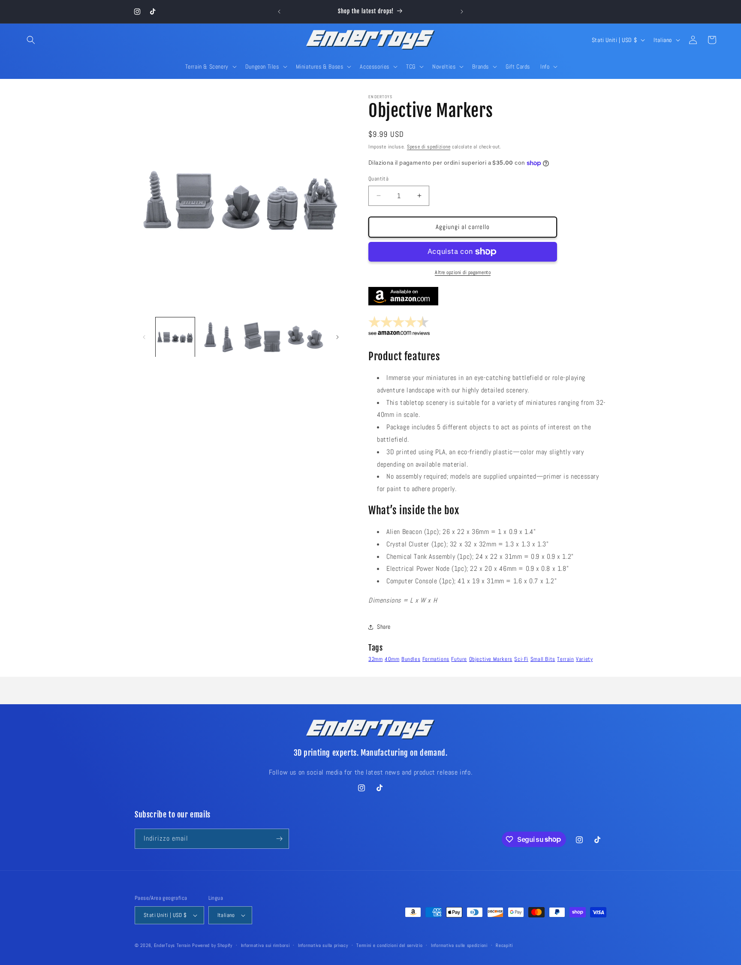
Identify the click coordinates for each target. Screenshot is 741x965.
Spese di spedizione (428, 146)
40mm (392, 659)
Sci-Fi (521, 659)
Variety (584, 659)
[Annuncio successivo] (461, 11)
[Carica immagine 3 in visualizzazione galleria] (262, 336)
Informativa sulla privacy (323, 945)
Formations (435, 659)
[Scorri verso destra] (337, 337)
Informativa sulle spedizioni (459, 945)
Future (459, 659)
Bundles (410, 659)
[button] (30, 39)
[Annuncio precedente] (279, 11)
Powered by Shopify (212, 945)
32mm (375, 659)
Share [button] (384, 626)
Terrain (565, 659)
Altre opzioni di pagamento (463, 272)
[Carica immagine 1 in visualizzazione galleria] (175, 336)
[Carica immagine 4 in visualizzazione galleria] (305, 336)
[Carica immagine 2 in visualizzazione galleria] (218, 336)
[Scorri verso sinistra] (144, 337)
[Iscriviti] (279, 839)
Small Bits (542, 659)
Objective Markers (490, 659)
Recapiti (504, 945)
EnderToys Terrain (172, 945)
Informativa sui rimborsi (265, 945)
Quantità (378, 178)
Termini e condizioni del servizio (389, 945)
